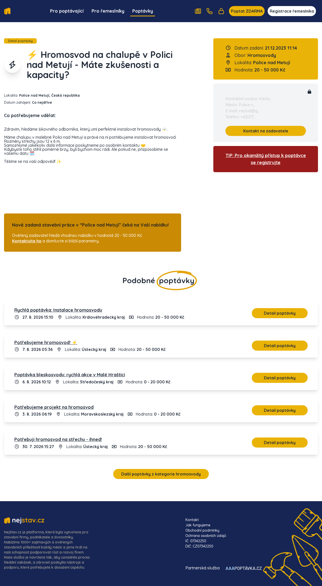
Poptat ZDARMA (247, 11)
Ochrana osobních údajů (205, 535)
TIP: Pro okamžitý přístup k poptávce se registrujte (265, 159)
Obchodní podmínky (202, 530)
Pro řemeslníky (108, 11)
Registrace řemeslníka (292, 11)
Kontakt (192, 520)
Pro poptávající (67, 11)
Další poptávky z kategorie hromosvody (161, 474)
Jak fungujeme (197, 525)
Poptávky (142, 11)
